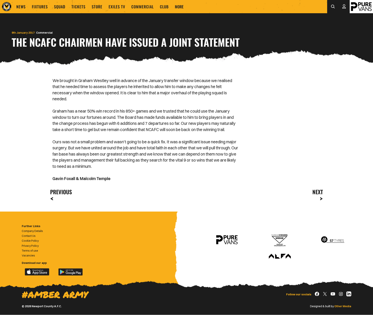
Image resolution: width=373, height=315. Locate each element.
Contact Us (29, 236)
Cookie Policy (30, 240)
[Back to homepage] (6, 6)
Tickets (78, 7)
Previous (60, 192)
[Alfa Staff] (280, 256)
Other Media (342, 306)
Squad (59, 7)
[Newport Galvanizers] (280, 240)
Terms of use (30, 250)
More (179, 7)
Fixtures (40, 7)
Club (164, 7)
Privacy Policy (30, 246)
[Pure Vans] (361, 6)
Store (97, 7)
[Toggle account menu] (344, 6)
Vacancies (28, 255)
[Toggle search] (332, 6)
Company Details (32, 231)
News (21, 7)
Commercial (142, 7)
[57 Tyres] (333, 240)
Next (317, 192)
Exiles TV (117, 7)
